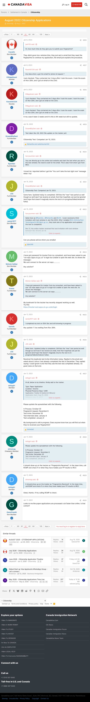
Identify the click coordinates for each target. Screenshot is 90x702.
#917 (84, 65)
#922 (84, 209)
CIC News (49, 625)
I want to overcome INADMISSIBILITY (14, 656)
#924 (84, 277)
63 (29, 34)
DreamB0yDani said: (32, 128)
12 (40, 582)
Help (41, 604)
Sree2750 (76, 563)
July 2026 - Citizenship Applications (22, 551)
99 (44, 542)
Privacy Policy (25, 698)
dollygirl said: (30, 378)
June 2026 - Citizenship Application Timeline (26, 559)
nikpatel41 (12, 561)
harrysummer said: (32, 156)
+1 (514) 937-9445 (8, 677)
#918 (84, 90)
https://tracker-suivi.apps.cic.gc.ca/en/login (40, 307)
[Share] (80, 40)
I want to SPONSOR (8, 638)
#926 (84, 340)
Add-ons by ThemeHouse (75, 696)
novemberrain (14, 542)
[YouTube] (19, 668)
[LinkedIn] (11, 668)
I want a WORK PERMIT (9, 625)
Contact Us (45, 698)
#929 (84, 475)
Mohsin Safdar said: (32, 281)
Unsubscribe (13, 698)
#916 (84, 40)
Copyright (35, 698)
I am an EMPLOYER (8, 647)
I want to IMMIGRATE (9, 620)
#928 (84, 437)
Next (47, 34)
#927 (84, 373)
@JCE (59, 218)
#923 (84, 252)
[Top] (51, 603)
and (38, 144)
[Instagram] (6, 668)
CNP (10, 553)
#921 (84, 182)
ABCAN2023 (13, 582)
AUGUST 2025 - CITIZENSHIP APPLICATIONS (26, 540)
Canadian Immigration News (56, 634)
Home (47, 604)
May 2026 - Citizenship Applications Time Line (26, 579)
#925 (84, 315)
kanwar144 (76, 542)
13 (43, 582)
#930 (84, 500)
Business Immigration (35, 574)
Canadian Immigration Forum (56, 629)
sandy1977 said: (31, 319)
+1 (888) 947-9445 (8, 686)
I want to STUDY (7, 629)
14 (46, 582)
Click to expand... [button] (55, 233)
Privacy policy (33, 604)
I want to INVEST (7, 634)
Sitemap (5, 698)
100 (10, 544)
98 (42, 542)
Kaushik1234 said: (31, 69)
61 (22, 34)
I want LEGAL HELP (8, 651)
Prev (6, 34)
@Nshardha (49, 218)
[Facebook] (2, 668)
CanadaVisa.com (52, 620)
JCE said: (28, 344)
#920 (84, 152)
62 (26, 34)
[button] (4, 5)
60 (18, 34)
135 (41, 34)
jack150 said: (30, 44)
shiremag (10, 23)
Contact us (6, 604)
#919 (84, 124)
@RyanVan (39, 218)
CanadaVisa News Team (54, 638)
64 (33, 34)
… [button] (14, 34)
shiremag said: (30, 479)
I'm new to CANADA (8, 643)
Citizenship (35, 542)
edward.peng (75, 584)
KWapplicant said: (31, 94)
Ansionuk (12, 574)
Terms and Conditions (19, 604)
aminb (77, 553)
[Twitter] (15, 668)
